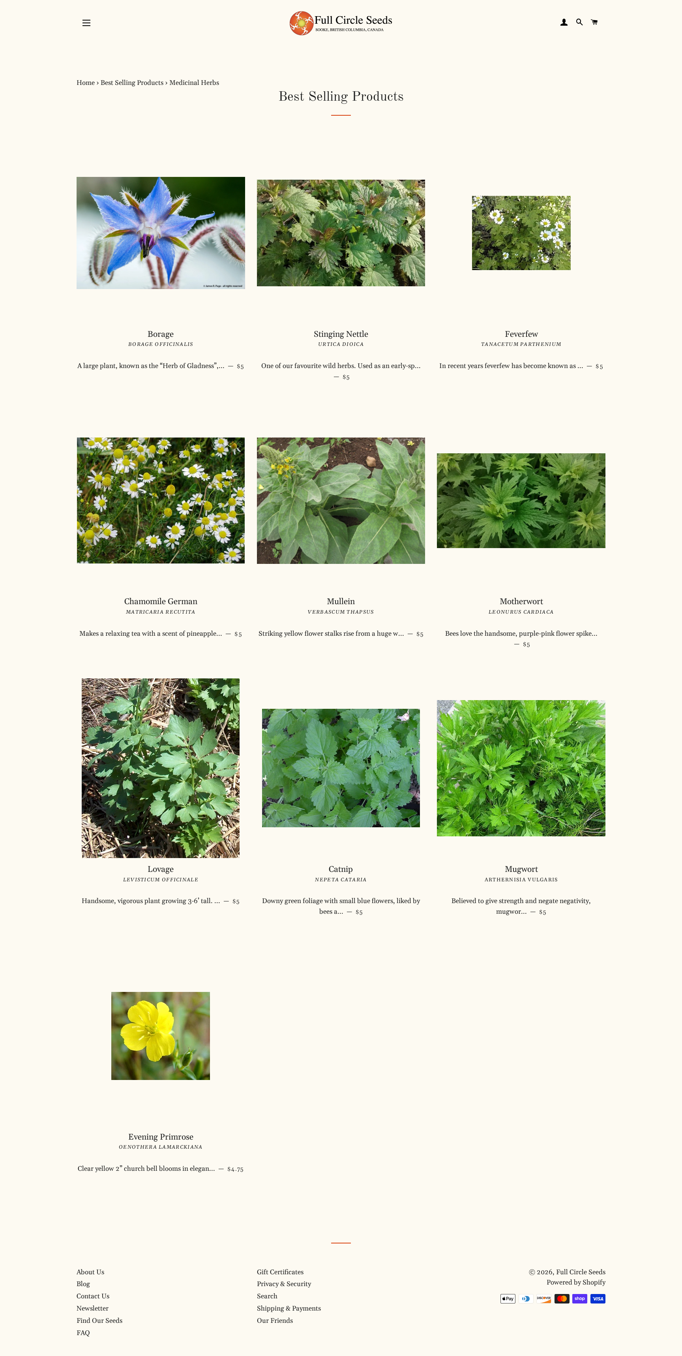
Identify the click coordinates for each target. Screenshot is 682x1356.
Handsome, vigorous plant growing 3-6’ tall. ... (163, 900)
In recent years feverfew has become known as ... (522, 365)
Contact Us (93, 1296)
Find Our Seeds (99, 1321)
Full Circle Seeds (580, 1272)
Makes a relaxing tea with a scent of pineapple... (162, 633)
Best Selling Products (132, 83)
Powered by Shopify (576, 1282)
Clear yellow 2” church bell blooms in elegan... (161, 1168)
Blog (83, 1284)
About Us (90, 1272)
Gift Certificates (280, 1272)
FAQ (83, 1333)
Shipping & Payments (289, 1308)
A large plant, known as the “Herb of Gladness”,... (161, 365)
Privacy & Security (284, 1284)
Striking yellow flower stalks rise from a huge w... (342, 633)
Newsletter (93, 1308)
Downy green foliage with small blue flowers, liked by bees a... (341, 906)
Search (267, 1296)
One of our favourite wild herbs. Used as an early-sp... (341, 371)
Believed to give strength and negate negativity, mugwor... (521, 906)
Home (86, 83)
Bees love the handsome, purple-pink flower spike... (521, 639)
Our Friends (275, 1321)
